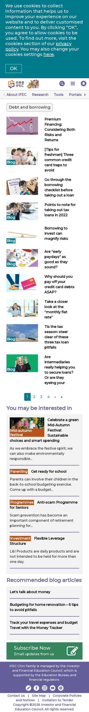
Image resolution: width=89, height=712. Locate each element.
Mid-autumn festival (21, 433)
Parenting (18, 471)
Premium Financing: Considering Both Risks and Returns (59, 129)
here (48, 54)
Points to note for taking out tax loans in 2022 (60, 210)
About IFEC (16, 95)
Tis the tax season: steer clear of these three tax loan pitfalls (56, 337)
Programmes (21, 502)
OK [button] (13, 68)
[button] (62, 83)
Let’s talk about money (30, 592)
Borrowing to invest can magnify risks (56, 233)
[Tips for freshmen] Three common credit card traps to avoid (58, 159)
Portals (75, 95)
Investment (20, 538)
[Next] (85, 95)
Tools (59, 95)
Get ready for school (49, 471)
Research (40, 95)
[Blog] (22, 156)
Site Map (39, 696)
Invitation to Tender (57, 700)
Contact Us (16, 696)
